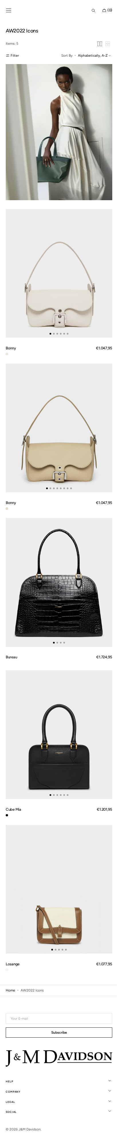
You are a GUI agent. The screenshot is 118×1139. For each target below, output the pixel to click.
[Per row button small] (103, 43)
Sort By (62, 56)
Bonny (11, 337)
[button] (8, 10)
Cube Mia (13, 781)
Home (10, 957)
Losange (12, 930)
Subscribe (57, 1033)
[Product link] (57, 265)
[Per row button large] (95, 43)
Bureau (11, 634)
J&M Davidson (30, 1129)
